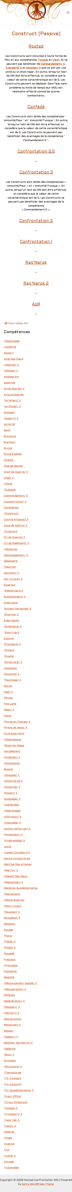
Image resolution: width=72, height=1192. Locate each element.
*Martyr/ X (11, 870)
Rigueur (9, 1031)
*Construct (11, 513)
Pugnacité (10, 971)
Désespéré (10, 561)
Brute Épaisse (13, 454)
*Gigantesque (12, 739)
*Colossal (10, 490)
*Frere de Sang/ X (15, 727)
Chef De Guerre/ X (16, 472)
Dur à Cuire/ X (13, 579)
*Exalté (8, 656)
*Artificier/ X (12, 406)
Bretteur (10, 442)
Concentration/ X (15, 502)
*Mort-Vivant (12, 906)
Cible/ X (9, 478)
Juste (7, 846)
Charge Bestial (13, 466)
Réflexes (9, 995)
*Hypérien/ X (12, 757)
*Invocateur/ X (13, 834)
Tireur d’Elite (12, 1096)
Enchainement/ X (15, 597)
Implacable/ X (12, 799)
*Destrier (10, 567)
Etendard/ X (14, 68)
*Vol (6, 1150)
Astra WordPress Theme (38, 1184)
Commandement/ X (53, 64)
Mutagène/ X (12, 918)
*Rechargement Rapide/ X (20, 983)
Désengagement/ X (16, 555)
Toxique (43, 60)
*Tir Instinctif (13, 1084)
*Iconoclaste (12, 763)
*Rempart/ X (12, 1007)
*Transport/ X (13, 1114)
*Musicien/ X (12, 912)
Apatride (9, 383)
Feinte (8, 686)
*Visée (8, 1138)
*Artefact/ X (12, 400)
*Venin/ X (10, 1126)
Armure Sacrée (14, 395)
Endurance (11, 603)
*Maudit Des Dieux (15, 876)
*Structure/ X (13, 1066)
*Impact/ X (10, 793)
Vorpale (9, 1162)
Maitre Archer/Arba (17, 858)
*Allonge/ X (11, 371)
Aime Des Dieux (13, 359)
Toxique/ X (11, 1108)
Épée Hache (11, 620)
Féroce (8, 698)
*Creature (10, 531)
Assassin (9, 412)
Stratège (10, 1060)
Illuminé (8, 769)
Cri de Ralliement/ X (16, 543)
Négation (9, 924)
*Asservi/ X (11, 418)
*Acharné (10, 347)
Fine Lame (10, 704)
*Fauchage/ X (12, 680)
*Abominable (12, 341)
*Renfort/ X (11, 1013)
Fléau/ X (9, 710)
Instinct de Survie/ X (17, 829)
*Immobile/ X (11, 775)
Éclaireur (10, 585)
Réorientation (13, 1019)
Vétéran (9, 1132)
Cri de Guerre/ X (14, 537)
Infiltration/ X (12, 817)
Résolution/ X (12, 1025)
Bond (7, 430)
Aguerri (9, 353)
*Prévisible (10, 965)
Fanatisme (10, 668)
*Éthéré (9, 650)
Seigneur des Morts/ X (18, 1043)
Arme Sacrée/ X (14, 389)
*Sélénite (10, 1049)
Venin (56, 60)
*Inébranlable (12, 811)
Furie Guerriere (14, 733)
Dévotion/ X (11, 573)
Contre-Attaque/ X (16, 519)
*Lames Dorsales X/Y (17, 852)
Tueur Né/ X (12, 1120)
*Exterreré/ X (13, 662)
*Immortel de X (13, 781)
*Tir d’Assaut (12, 1078)
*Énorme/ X (11, 614)
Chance (8, 460)
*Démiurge (10, 549)
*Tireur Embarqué (15, 1102)
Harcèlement (12, 751)
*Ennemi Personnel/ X (17, 609)
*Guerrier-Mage (14, 745)
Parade (8, 930)
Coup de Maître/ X (15, 525)
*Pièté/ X (10, 941)
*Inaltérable (11, 805)
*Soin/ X (9, 1054)
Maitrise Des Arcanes (17, 864)
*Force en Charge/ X (17, 722)
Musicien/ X (33, 68)
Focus (7, 716)
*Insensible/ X (12, 823)
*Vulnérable (11, 1167)
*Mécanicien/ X (13, 882)
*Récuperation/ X (15, 989)
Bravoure (10, 436)
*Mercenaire (12, 894)
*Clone (8, 484)
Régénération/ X (14, 1001)
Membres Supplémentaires (21, 888)
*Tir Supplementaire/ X (18, 1090)
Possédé (9, 953)
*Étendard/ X (12, 644)
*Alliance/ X (11, 365)
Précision (10, 959)
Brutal (8, 448)
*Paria (8, 936)
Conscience (11, 507)
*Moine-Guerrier (14, 900)
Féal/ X (8, 692)
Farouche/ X (12, 674)
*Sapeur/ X (11, 1037)
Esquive (9, 638)
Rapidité (9, 977)
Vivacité (9, 1144)
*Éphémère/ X (13, 626)
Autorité (9, 424)
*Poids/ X (10, 947)
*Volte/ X (10, 1156)
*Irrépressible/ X (14, 840)
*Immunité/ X (12, 787)
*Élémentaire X (13, 591)
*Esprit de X (11, 632)
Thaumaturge (12, 1072)
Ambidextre (11, 377)
